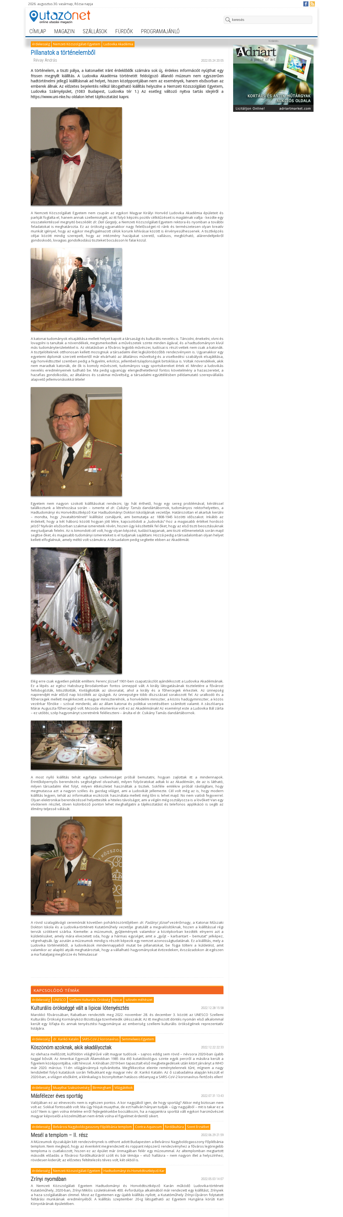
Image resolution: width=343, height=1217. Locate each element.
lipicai (117, 999)
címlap (37, 31)
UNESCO (59, 999)
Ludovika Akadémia (118, 44)
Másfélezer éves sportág (57, 1096)
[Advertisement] (273, 147)
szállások (95, 31)
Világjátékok (123, 1087)
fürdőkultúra (174, 1127)
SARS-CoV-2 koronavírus (100, 1039)
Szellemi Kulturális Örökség (89, 999)
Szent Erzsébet (198, 1127)
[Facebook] (305, 3)
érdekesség (41, 44)
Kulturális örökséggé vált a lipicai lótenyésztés (80, 1008)
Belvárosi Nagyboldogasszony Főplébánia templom (92, 1127)
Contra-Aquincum (148, 1127)
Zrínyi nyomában (48, 1179)
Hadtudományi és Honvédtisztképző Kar (134, 1170)
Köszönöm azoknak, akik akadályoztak (71, 1047)
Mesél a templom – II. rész (59, 1135)
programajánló (160, 31)
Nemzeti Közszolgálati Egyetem (76, 44)
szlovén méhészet (138, 999)
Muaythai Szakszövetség (71, 1087)
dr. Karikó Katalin (66, 1039)
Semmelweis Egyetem (138, 1039)
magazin (64, 31)
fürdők (124, 31)
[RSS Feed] (312, 3)
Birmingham (102, 1087)
